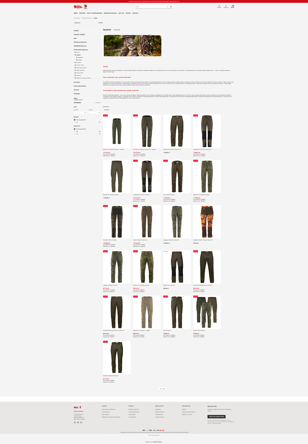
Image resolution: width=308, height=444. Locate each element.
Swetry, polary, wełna (81, 67)
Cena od (76, 109)
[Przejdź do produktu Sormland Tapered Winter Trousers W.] (117, 312)
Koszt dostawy (105, 414)
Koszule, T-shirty (80, 65)
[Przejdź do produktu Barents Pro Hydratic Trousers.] (207, 176)
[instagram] (78, 422)
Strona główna (77, 18)
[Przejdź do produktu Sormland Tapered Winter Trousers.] (207, 267)
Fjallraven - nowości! (187, 414)
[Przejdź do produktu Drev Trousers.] (177, 312)
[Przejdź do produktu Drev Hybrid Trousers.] (177, 176)
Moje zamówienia (159, 412)
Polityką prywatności (216, 423)
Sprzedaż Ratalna (110, 13)
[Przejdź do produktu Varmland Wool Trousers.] (117, 222)
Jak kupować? (132, 414)
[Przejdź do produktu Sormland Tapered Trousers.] (117, 357)
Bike (75, 38)
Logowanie (158, 409)
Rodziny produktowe (80, 42)
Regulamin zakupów (134, 409)
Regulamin (223, 420)
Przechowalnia (159, 414)
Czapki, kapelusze (80, 70)
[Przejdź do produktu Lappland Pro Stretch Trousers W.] (207, 131)
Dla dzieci (77, 82)
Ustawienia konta (159, 417)
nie (77, 122)
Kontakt (135, 13)
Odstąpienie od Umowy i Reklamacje (111, 417)
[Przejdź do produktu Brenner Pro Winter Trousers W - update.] (147, 131)
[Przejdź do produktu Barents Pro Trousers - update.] (147, 312)
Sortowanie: (106, 106)
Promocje (77, 93)
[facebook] (75, 422)
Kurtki (77, 52)
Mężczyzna (80, 57)
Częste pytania (132, 417)
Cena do (90, 109)
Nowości (82, 13)
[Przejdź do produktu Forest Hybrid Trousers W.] (147, 222)
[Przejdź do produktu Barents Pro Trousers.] (177, 267)
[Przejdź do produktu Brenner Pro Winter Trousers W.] (177, 131)
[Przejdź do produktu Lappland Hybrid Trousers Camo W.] (207, 222)
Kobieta (80, 59)
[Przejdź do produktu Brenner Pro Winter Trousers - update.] (117, 131)
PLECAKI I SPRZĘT (79, 34)
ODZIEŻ (76, 30)
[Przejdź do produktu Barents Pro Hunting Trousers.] (147, 267)
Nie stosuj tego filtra (81, 119)
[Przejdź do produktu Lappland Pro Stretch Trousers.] (147, 176)
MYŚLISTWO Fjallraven (87, 18)
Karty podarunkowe (94, 13)
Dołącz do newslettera (216, 416)
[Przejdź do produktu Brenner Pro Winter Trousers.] (117, 176)
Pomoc (128, 13)
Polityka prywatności (134, 412)
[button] (170, 6)
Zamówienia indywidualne (188, 412)
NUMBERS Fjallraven (80, 46)
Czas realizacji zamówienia (108, 409)
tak (77, 131)
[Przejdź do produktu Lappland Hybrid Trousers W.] (177, 222)
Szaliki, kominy (79, 72)
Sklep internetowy (153, 441)
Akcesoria (78, 75)
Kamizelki (78, 62)
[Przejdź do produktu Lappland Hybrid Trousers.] (117, 267)
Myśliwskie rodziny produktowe (83, 78)
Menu (76, 13)
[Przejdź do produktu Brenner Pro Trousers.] (207, 312)
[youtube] (81, 422)
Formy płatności (106, 412)
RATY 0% (121, 13)
